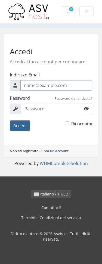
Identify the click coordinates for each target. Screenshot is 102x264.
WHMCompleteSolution (64, 163)
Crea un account (55, 150)
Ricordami (81, 124)
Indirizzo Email (25, 75)
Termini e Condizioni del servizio (51, 217)
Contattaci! (51, 207)
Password (20, 98)
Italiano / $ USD (53, 194)
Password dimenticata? (73, 98)
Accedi (20, 126)
